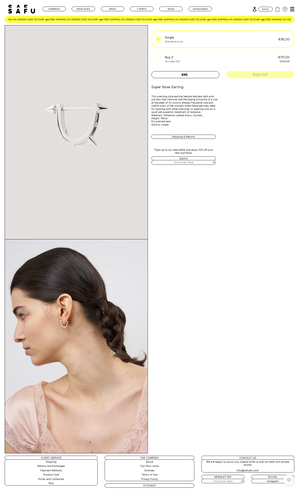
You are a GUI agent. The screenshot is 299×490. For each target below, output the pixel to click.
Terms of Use (149, 474)
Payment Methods (51, 470)
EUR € (265, 9)
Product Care (51, 474)
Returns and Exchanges (51, 465)
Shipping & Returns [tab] (183, 136)
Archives (149, 470)
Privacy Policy (149, 478)
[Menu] (291, 8)
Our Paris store (149, 465)
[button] (223, 39)
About (149, 461)
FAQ (51, 483)
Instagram (273, 481)
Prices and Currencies (51, 478)
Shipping (51, 461)
